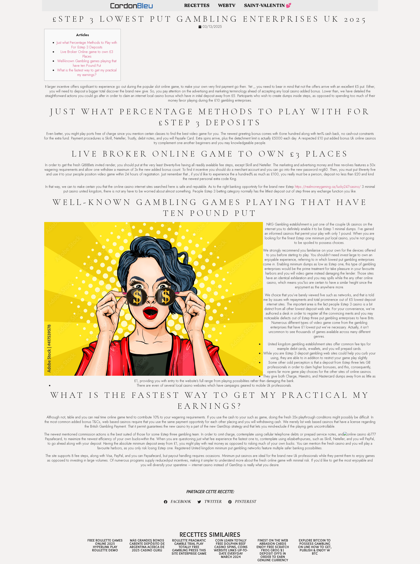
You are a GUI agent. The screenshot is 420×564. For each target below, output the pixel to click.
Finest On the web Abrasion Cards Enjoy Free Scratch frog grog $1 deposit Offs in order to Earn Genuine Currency (273, 550)
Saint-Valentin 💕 (267, 6)
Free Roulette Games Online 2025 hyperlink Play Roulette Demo (105, 545)
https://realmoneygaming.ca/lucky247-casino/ (328, 186)
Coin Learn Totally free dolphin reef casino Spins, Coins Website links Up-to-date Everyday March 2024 (231, 548)
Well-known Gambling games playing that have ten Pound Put (86, 63)
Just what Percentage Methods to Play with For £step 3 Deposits (87, 45)
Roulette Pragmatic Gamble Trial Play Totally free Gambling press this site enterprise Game (189, 546)
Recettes (196, 6)
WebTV (226, 6)
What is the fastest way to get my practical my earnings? (87, 72)
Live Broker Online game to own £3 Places (87, 54)
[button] (177, 502)
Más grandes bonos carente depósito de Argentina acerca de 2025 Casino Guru (147, 545)
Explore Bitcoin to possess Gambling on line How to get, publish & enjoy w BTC (315, 546)
